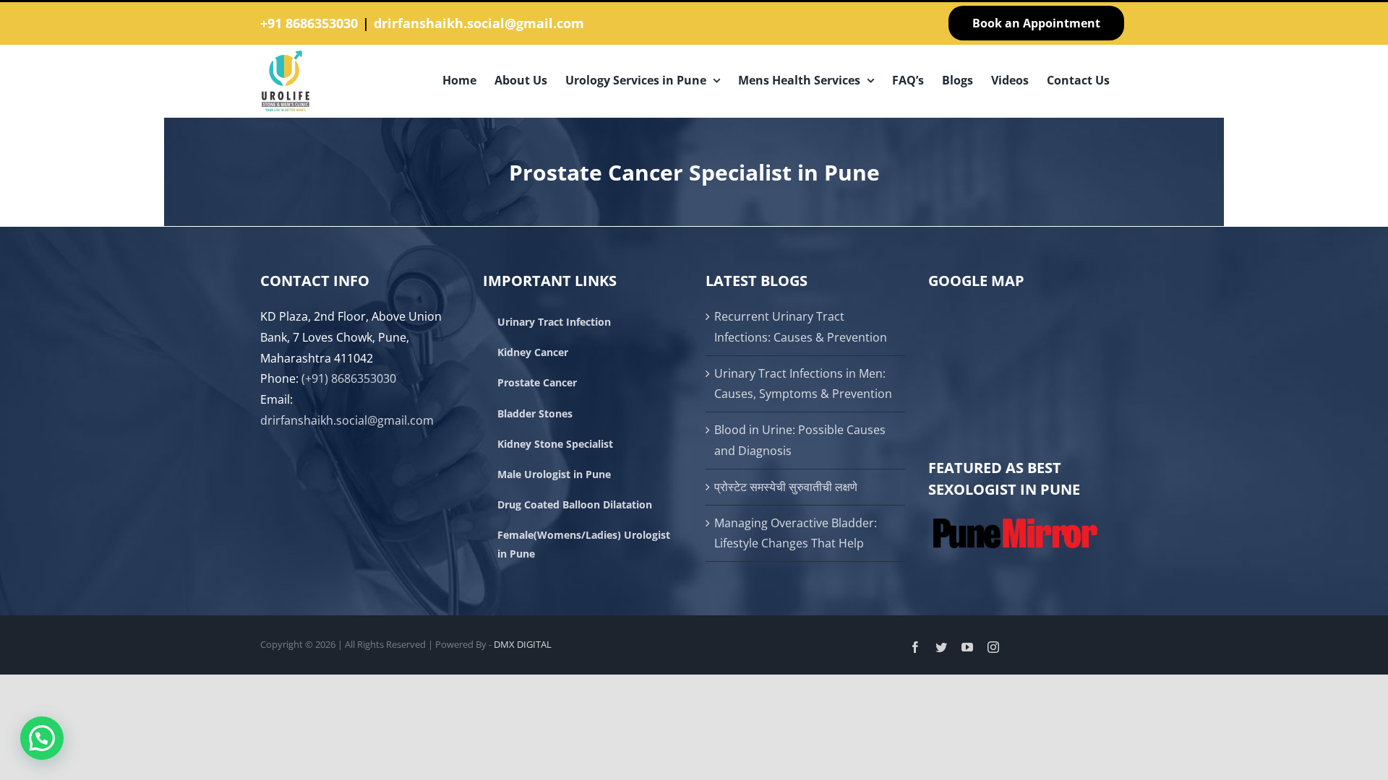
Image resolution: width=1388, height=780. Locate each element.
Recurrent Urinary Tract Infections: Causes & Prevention (800, 326)
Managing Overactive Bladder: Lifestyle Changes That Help (795, 533)
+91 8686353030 (309, 23)
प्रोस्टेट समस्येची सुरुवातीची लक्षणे (785, 487)
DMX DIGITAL (523, 644)
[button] (42, 738)
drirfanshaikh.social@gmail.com (479, 23)
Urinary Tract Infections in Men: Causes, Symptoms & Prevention (803, 383)
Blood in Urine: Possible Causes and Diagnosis (800, 440)
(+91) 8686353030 (348, 378)
